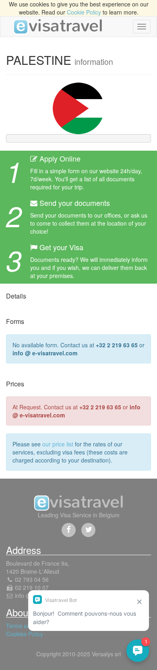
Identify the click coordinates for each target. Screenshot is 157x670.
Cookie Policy (84, 12)
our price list (57, 444)
